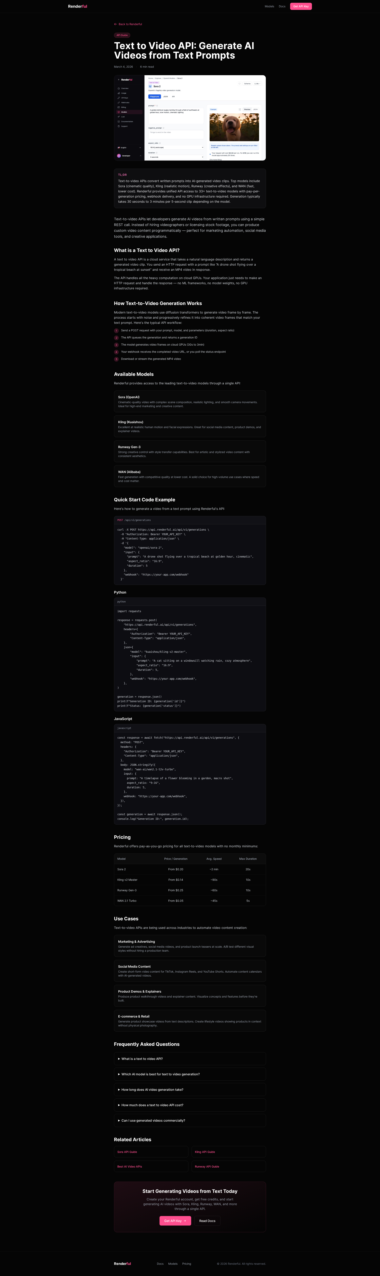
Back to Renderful (130, 24)
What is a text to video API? (142, 1059)
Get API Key (301, 6)
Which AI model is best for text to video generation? (161, 1074)
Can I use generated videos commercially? (153, 1120)
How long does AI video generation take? (152, 1090)
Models (269, 6)
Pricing (186, 1263)
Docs (282, 6)
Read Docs (207, 1221)
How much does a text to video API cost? (152, 1105)
